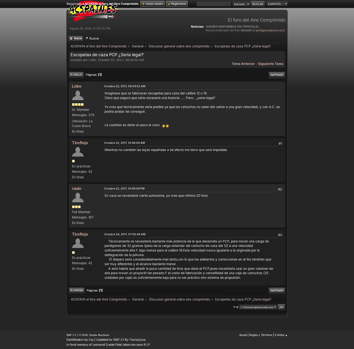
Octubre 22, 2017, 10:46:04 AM (124, 142)
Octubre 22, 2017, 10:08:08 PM (124, 188)
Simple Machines (99, 335)
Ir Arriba (76, 290)
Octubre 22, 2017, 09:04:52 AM (124, 86)
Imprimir (276, 75)
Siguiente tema (270, 64)
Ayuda (243, 334)
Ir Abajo (76, 75)
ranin (76, 188)
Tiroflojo (80, 142)
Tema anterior (243, 64)
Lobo (76, 86)
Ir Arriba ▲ (281, 334)
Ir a (235, 307)
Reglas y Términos (261, 334)
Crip (91, 339)
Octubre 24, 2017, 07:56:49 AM (124, 234)
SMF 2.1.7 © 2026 (77, 335)
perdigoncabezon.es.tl (270, 30)
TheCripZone (137, 339)
